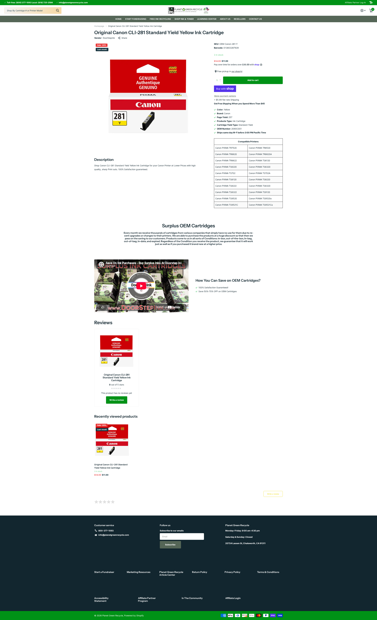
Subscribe (170, 544)
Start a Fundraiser (104, 572)
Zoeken (57, 10)
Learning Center (206, 19)
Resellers (239, 19)
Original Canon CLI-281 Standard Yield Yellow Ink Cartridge (111, 466)
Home (118, 19)
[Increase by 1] (220, 77)
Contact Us (255, 19)
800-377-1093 (106, 530)
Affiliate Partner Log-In (355, 2)
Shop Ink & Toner (184, 19)
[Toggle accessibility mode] (371, 2)
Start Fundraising (135, 19)
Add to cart (252, 80)
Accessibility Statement (101, 599)
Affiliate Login (233, 598)
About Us (225, 19)
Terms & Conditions (268, 572)
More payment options (225, 96)
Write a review (116, 400)
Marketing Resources (138, 572)
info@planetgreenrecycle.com (113, 535)
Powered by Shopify (134, 615)
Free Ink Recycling (160, 19)
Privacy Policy (232, 572)
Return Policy (199, 572)
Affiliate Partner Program (147, 599)
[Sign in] (363, 10)
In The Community (192, 598)
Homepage (99, 26)
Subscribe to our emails (172, 530)
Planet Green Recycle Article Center (171, 573)
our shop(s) (237, 71)
